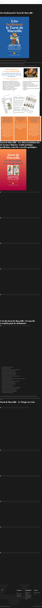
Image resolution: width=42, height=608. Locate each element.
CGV (17, 592)
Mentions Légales (19, 593)
